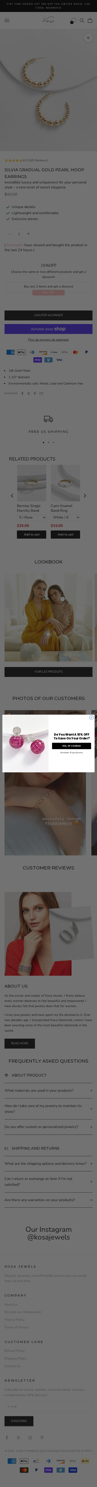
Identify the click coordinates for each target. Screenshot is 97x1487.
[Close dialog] (92, 718)
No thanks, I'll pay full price (71, 753)
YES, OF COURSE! (71, 746)
